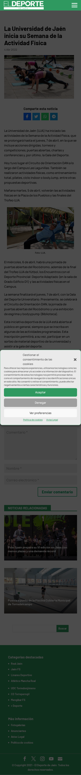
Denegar (40, 403)
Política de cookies (33, 420)
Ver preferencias (40, 413)
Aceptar (40, 392)
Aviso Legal (52, 420)
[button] (75, 359)
